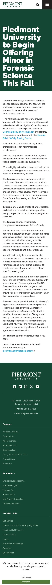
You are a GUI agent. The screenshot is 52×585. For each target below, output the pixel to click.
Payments (7, 548)
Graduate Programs (11, 485)
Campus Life (8, 436)
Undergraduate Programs (14, 481)
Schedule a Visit (9, 445)
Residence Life (9, 450)
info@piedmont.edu (29, 414)
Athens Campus (9, 441)
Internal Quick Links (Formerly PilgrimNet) (20, 525)
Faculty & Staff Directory (13, 530)
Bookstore (7, 464)
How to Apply (9, 494)
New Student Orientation (13, 499)
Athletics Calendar (10, 432)
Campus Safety (9, 534)
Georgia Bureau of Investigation (18, 132)
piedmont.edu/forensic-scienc (18, 351)
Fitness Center (9, 459)
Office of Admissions (11, 504)
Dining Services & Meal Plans (15, 455)
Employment (8, 553)
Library (6, 539)
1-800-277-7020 (29, 409)
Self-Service (8, 521)
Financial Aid (8, 490)
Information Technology (13, 544)
